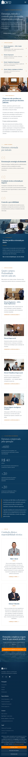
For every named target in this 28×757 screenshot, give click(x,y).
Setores (3, 689)
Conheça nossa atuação (9, 33)
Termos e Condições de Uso (7, 730)
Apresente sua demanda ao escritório (13, 649)
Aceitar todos (14, 747)
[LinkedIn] (6, 677)
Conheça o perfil (13, 576)
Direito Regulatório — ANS (6, 699)
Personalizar (14, 754)
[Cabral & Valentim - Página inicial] (7, 2)
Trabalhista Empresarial (6, 704)
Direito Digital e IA (5, 706)
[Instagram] (9, 677)
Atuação (3, 687)
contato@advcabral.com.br (7, 721)
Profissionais (4, 692)
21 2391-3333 (11, 718)
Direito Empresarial (5, 701)
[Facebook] (2, 677)
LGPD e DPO (4, 733)
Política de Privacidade (6, 728)
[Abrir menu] (25, 2)
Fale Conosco (4, 713)
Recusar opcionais (14, 750)
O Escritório (4, 684)
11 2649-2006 (9, 716)
